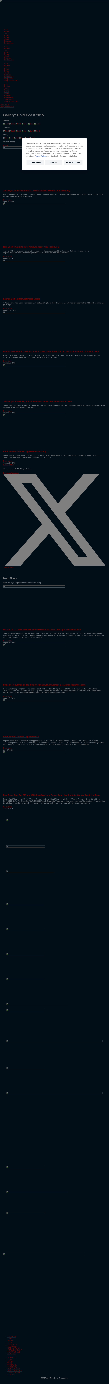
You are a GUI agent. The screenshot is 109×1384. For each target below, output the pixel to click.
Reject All (53, 162)
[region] (54, 154)
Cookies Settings (35, 162)
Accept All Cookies (73, 162)
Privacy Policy (40, 156)
